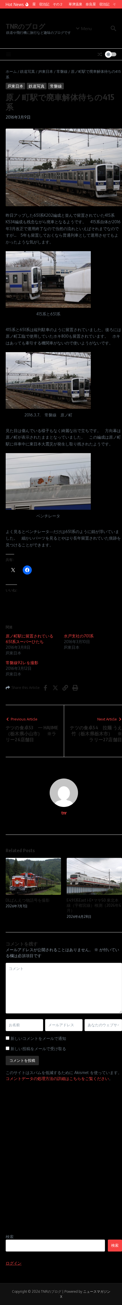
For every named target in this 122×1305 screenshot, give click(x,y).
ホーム (11, 71)
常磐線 (62, 71)
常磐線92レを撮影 (22, 662)
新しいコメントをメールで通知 (38, 1038)
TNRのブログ (25, 26)
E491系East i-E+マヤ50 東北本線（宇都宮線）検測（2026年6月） (94, 905)
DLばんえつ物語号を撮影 (28, 900)
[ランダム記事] (100, 54)
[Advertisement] (61, 1164)
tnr (64, 812)
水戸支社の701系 (79, 635)
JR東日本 (45, 71)
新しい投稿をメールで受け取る (38, 1048)
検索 (10, 1236)
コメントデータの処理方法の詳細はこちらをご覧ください (57, 1078)
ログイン (14, 1263)
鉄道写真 (27, 71)
